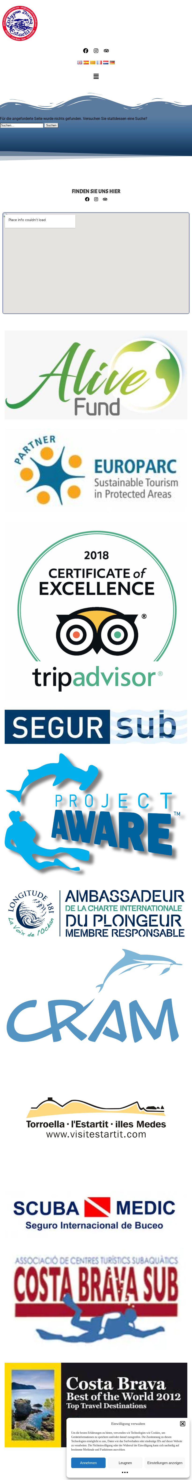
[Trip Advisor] (96, 613)
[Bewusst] (96, 818)
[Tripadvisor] (106, 51)
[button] (182, 1423)
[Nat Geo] (96, 1407)
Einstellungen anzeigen (164, 1463)
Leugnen (125, 1463)
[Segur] (96, 729)
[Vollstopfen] (96, 998)
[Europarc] (96, 473)
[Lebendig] (96, 377)
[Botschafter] (96, 915)
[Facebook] (86, 51)
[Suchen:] (22, 125)
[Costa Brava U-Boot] (96, 1302)
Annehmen (88, 1463)
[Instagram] (96, 51)
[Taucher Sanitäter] (96, 1217)
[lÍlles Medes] (96, 1120)
